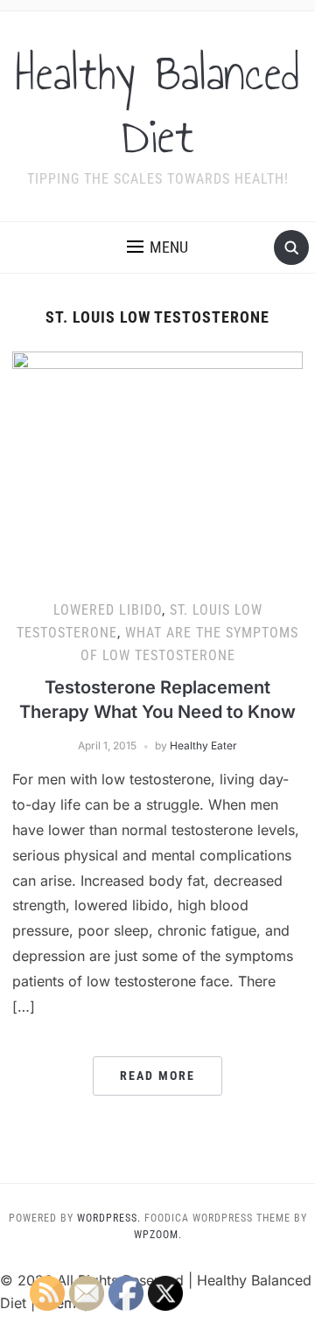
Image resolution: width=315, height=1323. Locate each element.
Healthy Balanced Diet (157, 105)
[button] (157, 247)
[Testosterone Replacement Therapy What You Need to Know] (157, 461)
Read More (157, 1076)
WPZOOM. (158, 1235)
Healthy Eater (203, 745)
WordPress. (109, 1218)
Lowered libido (107, 610)
